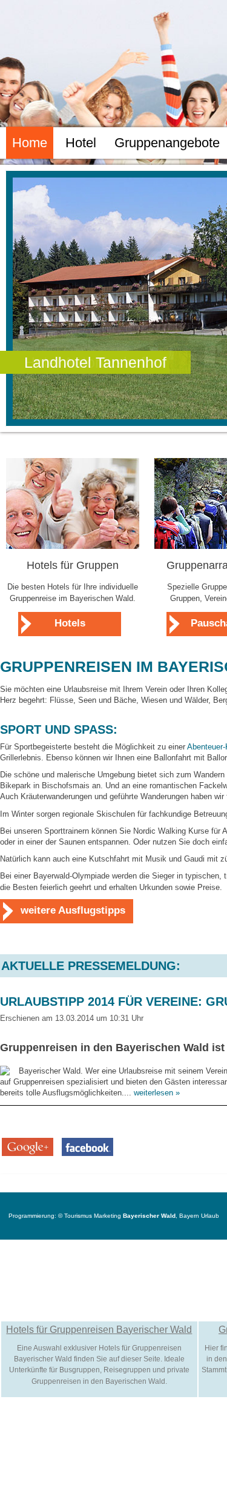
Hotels (69, 623)
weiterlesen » (157, 1092)
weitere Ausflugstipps (73, 910)
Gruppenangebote (167, 142)
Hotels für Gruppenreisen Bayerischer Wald (99, 1329)
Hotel (80, 142)
